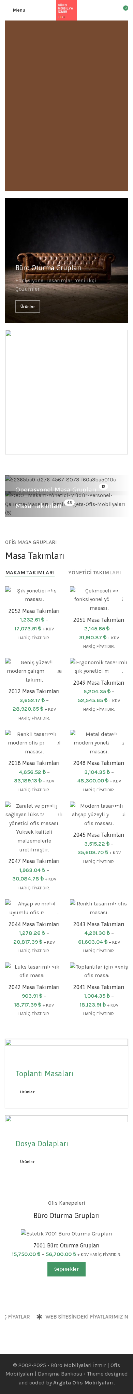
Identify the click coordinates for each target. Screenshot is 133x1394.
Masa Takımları (38, 505)
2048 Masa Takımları (98, 763)
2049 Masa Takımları (98, 683)
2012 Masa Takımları (34, 691)
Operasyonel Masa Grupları (55, 489)
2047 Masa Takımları (34, 861)
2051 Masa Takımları (98, 620)
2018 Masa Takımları (34, 763)
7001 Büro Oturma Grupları (66, 1245)
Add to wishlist (51, 598)
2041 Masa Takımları (98, 987)
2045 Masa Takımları (98, 835)
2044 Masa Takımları (34, 924)
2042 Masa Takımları (34, 987)
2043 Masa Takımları (98, 924)
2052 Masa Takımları (34, 611)
